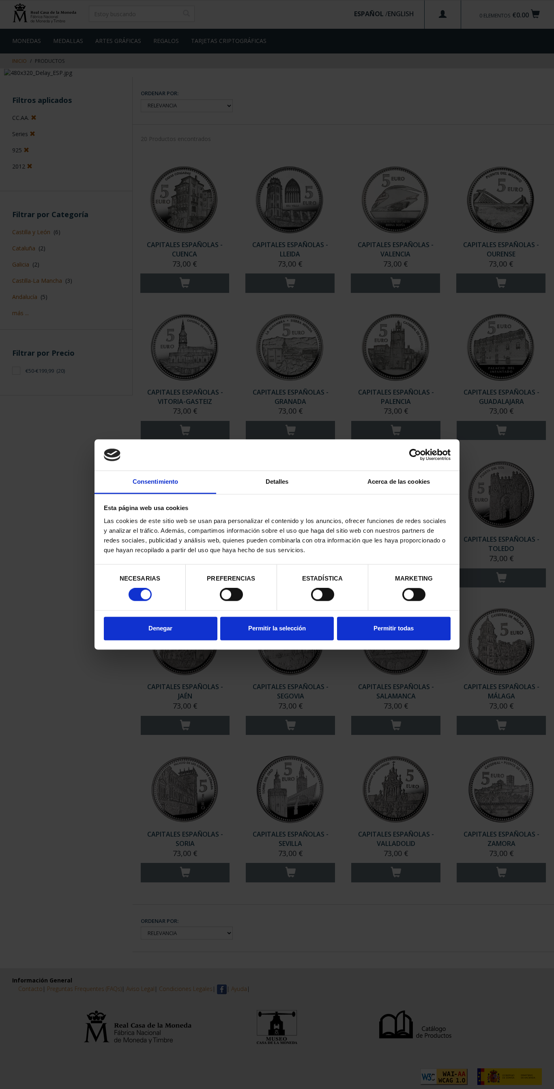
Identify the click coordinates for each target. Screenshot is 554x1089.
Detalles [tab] (277, 481)
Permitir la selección (277, 628)
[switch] (231, 594)
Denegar (160, 628)
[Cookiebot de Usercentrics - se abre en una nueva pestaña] (415, 455)
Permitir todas (394, 628)
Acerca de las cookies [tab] (398, 481)
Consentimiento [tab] (155, 481)
